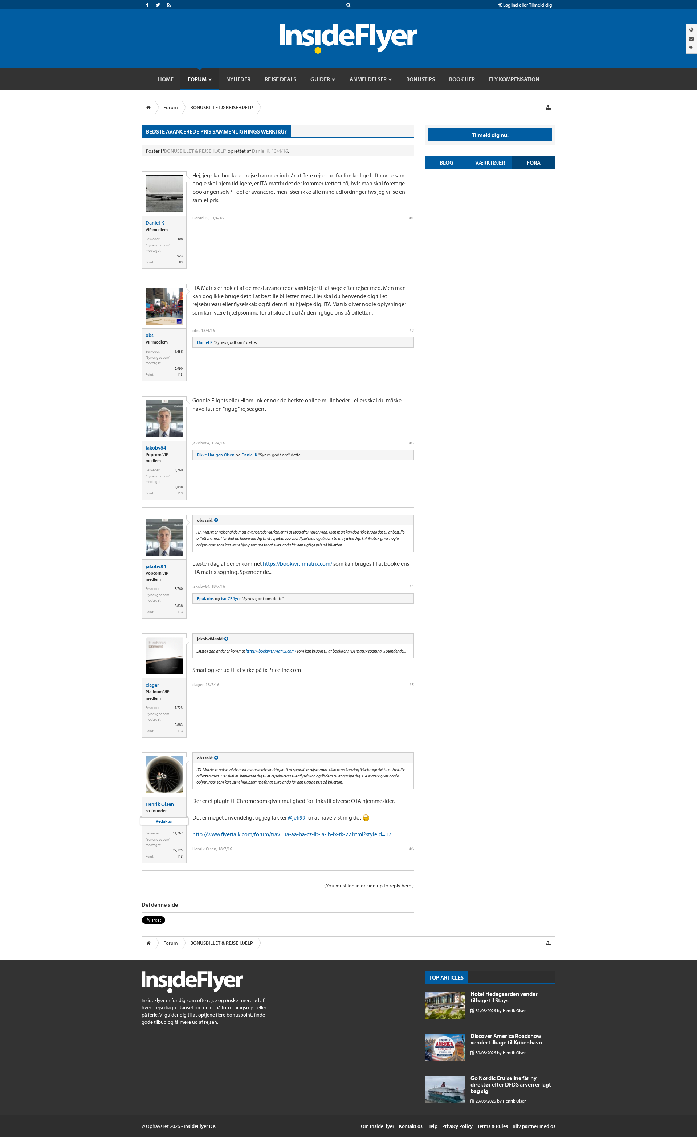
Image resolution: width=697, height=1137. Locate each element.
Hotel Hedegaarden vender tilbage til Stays (504, 997)
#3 (411, 443)
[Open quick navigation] (548, 107)
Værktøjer (490, 162)
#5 (411, 684)
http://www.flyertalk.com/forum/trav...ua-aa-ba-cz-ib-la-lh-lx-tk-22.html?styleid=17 (291, 834)
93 (181, 262)
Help (432, 1126)
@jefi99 (296, 817)
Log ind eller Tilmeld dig (527, 5)
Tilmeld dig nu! (490, 135)
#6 (411, 848)
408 (180, 239)
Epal (201, 598)
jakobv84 (156, 447)
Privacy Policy (457, 1126)
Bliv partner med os (534, 1126)
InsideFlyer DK (200, 1126)
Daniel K (260, 151)
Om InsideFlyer (377, 1126)
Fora (534, 162)
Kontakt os (411, 1126)
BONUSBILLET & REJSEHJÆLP (194, 151)
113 (180, 374)
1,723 (179, 707)
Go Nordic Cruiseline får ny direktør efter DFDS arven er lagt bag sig (510, 1084)
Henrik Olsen (160, 804)
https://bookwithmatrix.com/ (297, 563)
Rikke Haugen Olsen (216, 454)
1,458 (179, 351)
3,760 (179, 470)
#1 (411, 218)
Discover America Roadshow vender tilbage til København (506, 1039)
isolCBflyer (231, 598)
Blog (446, 162)
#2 (411, 330)
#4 (411, 586)
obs (150, 335)
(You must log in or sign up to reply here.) (369, 885)
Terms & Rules (492, 1126)
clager (152, 685)
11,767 (178, 833)
